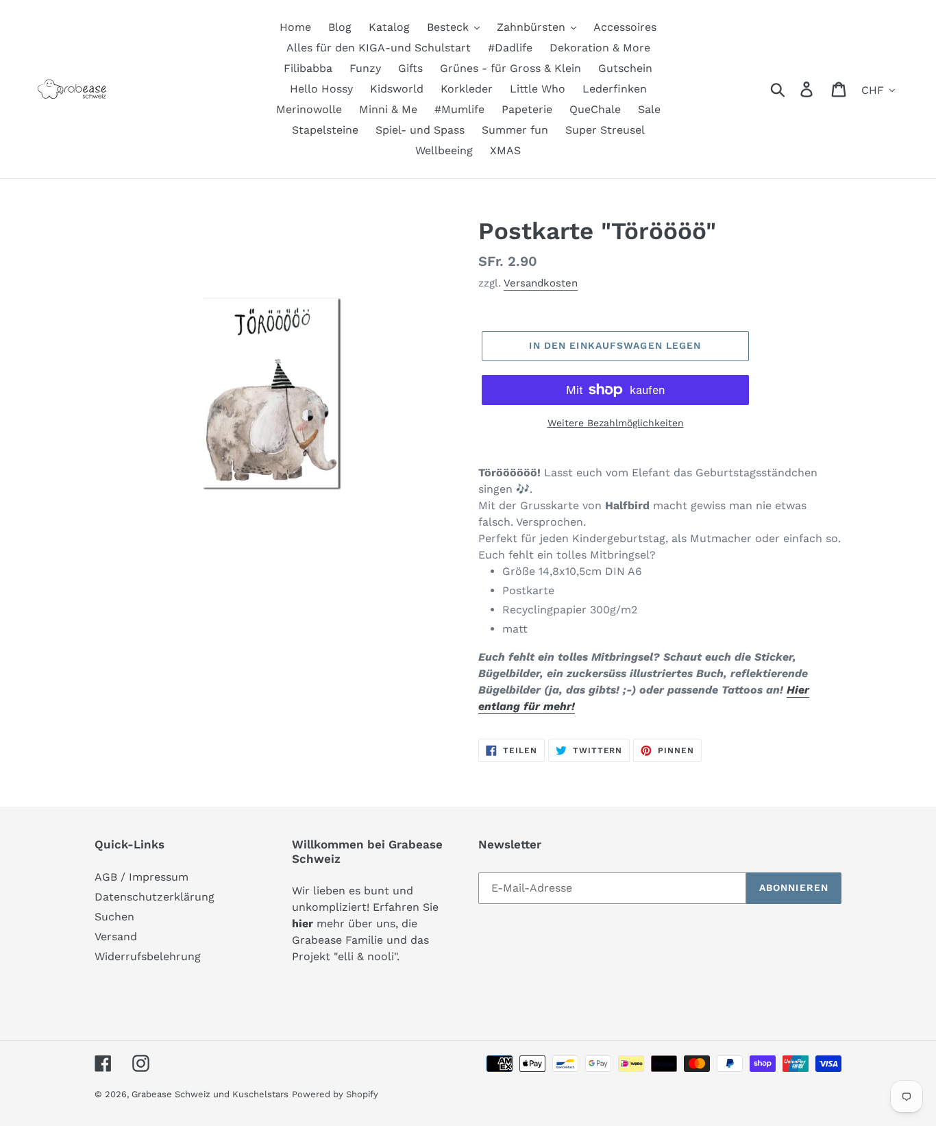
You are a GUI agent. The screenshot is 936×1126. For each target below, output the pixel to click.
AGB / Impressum (141, 876)
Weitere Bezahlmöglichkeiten (615, 422)
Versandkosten (541, 283)
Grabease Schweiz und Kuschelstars (210, 1094)
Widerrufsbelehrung (148, 956)
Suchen (114, 916)
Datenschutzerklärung (154, 896)
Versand (116, 936)
